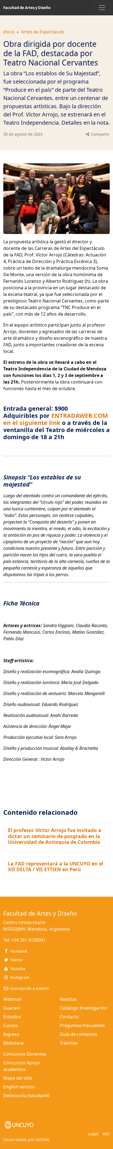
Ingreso (11, 1034)
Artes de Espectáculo (42, 32)
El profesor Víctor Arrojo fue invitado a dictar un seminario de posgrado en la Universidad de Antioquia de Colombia (54, 836)
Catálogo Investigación (83, 1008)
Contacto (69, 1017)
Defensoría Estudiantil (26, 1096)
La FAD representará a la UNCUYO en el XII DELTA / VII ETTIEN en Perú (55, 866)
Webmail (12, 999)
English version (19, 1087)
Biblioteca (13, 1043)
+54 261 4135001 (28, 940)
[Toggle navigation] (102, 7)
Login (93, 1133)
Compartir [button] (100, 134)
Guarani (11, 1008)
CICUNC (42, 1139)
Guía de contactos (78, 1034)
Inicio (9, 32)
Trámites (69, 1043)
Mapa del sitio (17, 1078)
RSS (106, 1133)
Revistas (68, 999)
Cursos (10, 1025)
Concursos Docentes (24, 1054)
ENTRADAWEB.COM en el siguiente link (55, 419)
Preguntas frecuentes (82, 1025)
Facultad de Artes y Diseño (26, 7)
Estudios (12, 1017)
